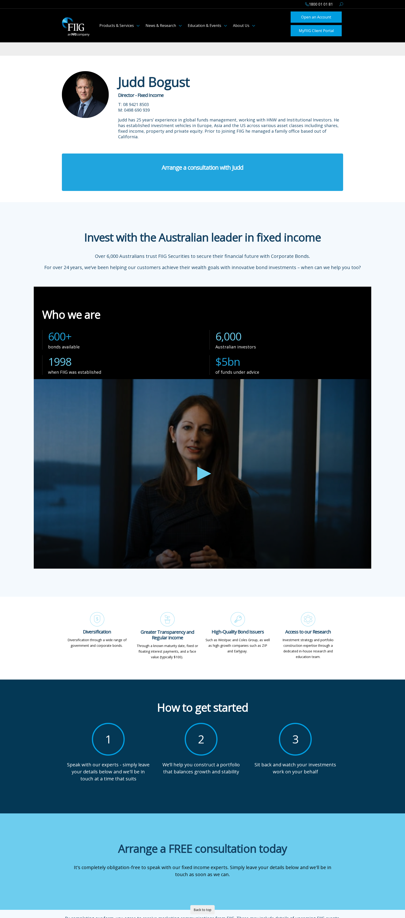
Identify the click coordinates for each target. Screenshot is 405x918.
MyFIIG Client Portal (316, 29)
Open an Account (316, 17)
